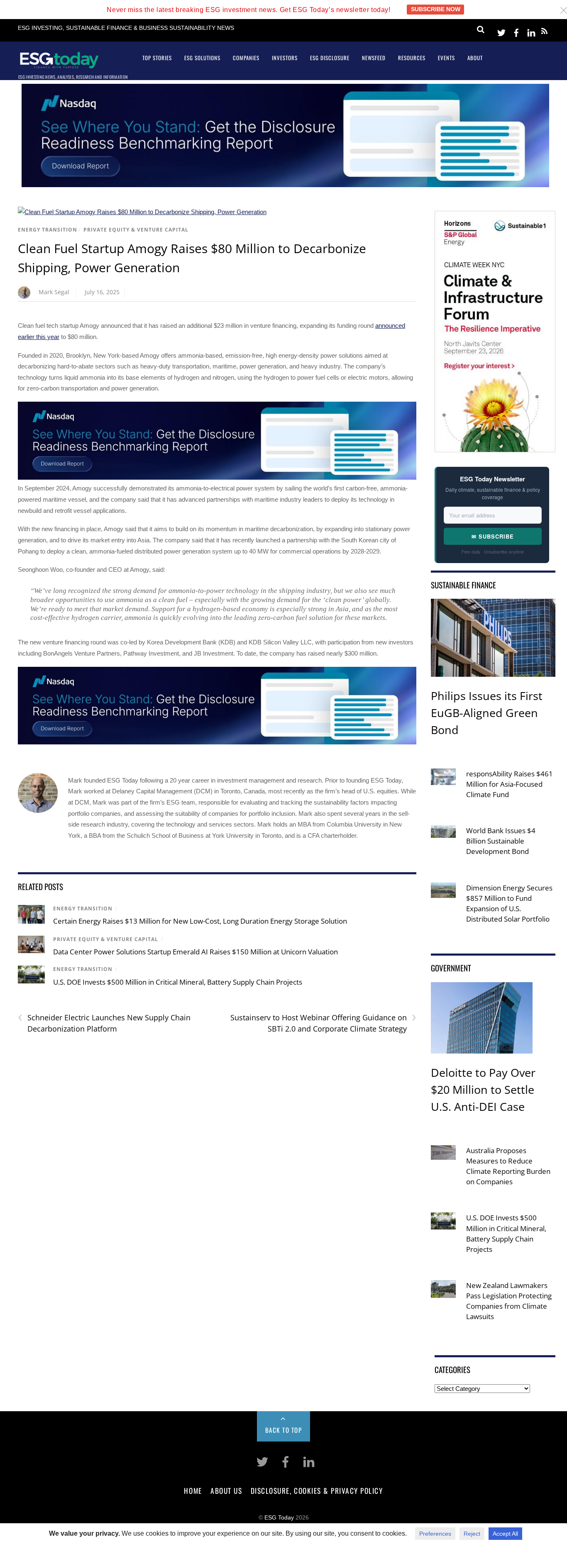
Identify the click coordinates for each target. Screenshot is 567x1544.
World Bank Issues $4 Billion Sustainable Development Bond (500, 841)
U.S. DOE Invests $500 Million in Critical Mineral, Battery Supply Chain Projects (177, 982)
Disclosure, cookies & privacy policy (317, 1490)
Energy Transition (47, 229)
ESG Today (279, 1518)
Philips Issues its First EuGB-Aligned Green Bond (487, 712)
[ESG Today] (59, 65)
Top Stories (157, 58)
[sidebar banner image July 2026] (495, 446)
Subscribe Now (435, 9)
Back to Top (283, 1429)
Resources (411, 58)
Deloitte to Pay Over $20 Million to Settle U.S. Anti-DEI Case (483, 1089)
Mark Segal (54, 292)
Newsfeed (374, 58)
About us (226, 1490)
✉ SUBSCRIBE (493, 536)
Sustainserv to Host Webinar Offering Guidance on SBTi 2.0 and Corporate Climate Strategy (323, 1023)
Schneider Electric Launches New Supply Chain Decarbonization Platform (104, 1023)
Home (193, 1490)
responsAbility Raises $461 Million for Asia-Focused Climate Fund (509, 784)
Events (446, 58)
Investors (285, 58)
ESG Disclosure (329, 58)
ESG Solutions (202, 58)
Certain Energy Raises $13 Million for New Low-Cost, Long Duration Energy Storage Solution (200, 921)
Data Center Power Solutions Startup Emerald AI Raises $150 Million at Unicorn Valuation (195, 951)
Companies (246, 58)
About (475, 58)
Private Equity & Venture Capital (135, 229)
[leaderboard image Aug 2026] (285, 184)
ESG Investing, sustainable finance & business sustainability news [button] (126, 28)
